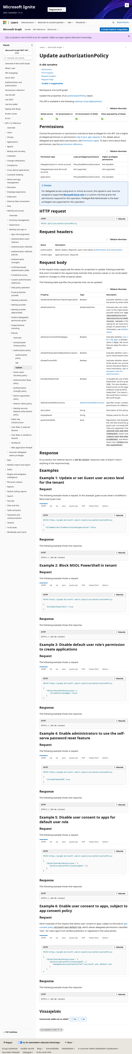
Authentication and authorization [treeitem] (13, 84)
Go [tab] (57, 506)
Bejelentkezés (123, 22)
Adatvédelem (67, 1048)
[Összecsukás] (32, 45)
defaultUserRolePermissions (92, 402)
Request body (47, 79)
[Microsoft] (4, 22)
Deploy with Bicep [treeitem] (13, 109)
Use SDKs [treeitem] (9, 99)
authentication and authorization (108, 250)
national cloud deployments (88, 101)
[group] (83, 369)
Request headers (49, 76)
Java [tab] (63, 506)
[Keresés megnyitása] (113, 22)
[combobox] (17, 51)
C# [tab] (51, 506)
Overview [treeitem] (11, 127)
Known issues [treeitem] (11, 113)
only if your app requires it (89, 137)
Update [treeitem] (18, 367)
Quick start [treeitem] (10, 77)
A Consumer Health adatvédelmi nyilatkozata (97, 1048)
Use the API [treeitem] (10, 95)
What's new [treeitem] (10, 68)
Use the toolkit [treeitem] (11, 104)
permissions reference (71, 144)
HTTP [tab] (43, 506)
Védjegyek (27, 1052)
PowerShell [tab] (93, 506)
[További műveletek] (125, 47)
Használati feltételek (11, 1052)
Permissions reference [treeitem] (14, 90)
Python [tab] (105, 506)
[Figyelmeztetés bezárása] (127, 5)
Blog (39, 1048)
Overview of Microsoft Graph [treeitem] (17, 63)
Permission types (90, 140)
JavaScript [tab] (73, 506)
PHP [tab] (83, 506)
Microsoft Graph (55, 47)
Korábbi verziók (27, 1048)
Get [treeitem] (16, 363)
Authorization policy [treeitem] (21, 356)
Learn (42, 47)
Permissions (47, 69)
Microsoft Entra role (73, 194)
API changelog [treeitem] (11, 73)
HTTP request (47, 73)
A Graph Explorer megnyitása (114, 29)
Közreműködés (52, 1048)
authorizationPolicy (76, 95)
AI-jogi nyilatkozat (10, 1048)
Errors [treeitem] (7, 118)
